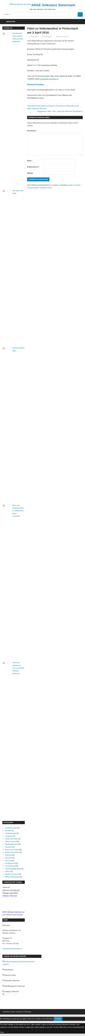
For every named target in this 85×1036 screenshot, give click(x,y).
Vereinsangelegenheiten (13, 869)
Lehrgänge (8, 836)
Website (30, 173)
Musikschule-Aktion (11, 839)
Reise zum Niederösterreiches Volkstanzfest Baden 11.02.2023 (18, 510)
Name (29, 161)
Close (2, 1032)
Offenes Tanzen (10, 841)
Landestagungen (10, 833)
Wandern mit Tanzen (12, 874)
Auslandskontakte (11, 828)
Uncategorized (10, 863)
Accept (58, 1019)
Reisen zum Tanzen (62, 36)
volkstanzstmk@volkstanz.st (12, 948)
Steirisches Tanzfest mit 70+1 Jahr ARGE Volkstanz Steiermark (18, 668)
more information (47, 1019)
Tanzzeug (8, 860)
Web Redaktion (47, 36)
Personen (8, 847)
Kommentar (32, 131)
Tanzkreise (8, 858)
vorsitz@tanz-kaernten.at (49, 79)
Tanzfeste (8, 855)
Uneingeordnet (10, 866)
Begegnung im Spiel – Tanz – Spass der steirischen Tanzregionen (59, 111)
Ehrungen (8, 830)
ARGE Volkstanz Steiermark (53, 5)
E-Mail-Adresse (33, 167)
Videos (7, 871)
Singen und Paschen (12, 852)
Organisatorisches (11, 844)
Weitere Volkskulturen (12, 877)
